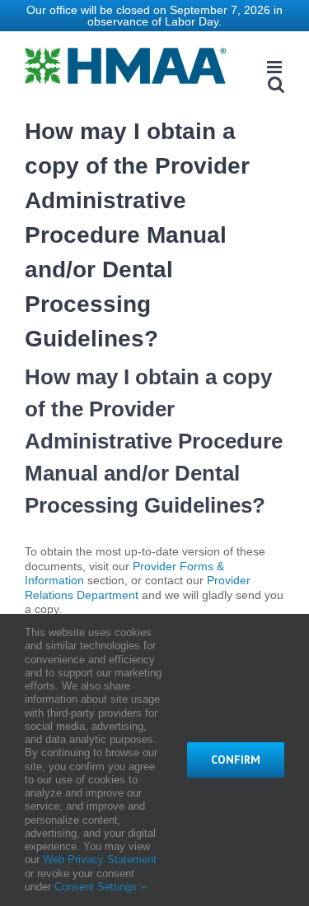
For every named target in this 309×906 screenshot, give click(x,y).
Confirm (235, 759)
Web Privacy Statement (100, 859)
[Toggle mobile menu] (275, 67)
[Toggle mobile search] (276, 84)
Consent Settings (97, 886)
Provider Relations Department (137, 588)
